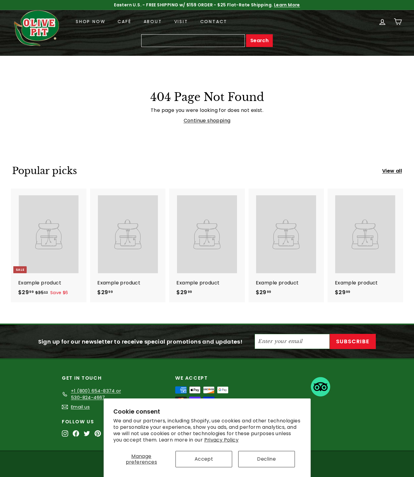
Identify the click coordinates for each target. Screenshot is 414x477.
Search (259, 40)
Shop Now (90, 21)
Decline (266, 458)
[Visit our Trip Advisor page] (320, 388)
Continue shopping (207, 120)
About (153, 21)
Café (124, 21)
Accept (204, 458)
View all (392, 170)
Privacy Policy (221, 439)
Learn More (287, 5)
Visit (181, 21)
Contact (214, 21)
